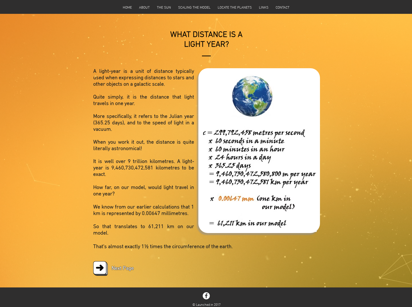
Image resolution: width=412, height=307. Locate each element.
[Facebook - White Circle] (206, 295)
